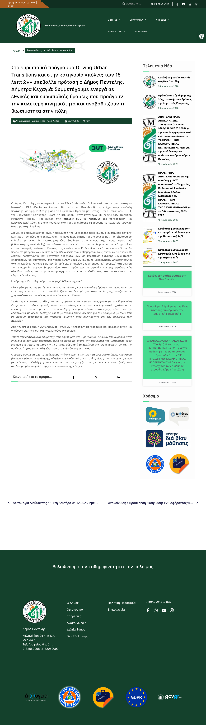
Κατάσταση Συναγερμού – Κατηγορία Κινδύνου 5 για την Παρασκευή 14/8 (174, 232)
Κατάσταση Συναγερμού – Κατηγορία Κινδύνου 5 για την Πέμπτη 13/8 (174, 253)
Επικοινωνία (116, 609)
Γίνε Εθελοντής (77, 636)
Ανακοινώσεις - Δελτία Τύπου (31, 121)
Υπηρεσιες (161, 19)
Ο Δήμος (73, 602)
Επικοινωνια (141, 31)
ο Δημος (112, 19)
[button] (202, 36)
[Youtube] (183, 4)
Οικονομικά (75, 609)
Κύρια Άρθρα (53, 121)
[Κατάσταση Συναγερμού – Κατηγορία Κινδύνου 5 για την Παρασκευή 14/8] (149, 235)
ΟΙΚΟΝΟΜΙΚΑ (136, 19)
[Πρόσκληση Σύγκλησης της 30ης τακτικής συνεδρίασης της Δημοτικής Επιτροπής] (149, 102)
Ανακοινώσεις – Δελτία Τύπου (78, 626)
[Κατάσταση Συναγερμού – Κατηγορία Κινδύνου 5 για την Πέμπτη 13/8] (149, 256)
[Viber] (196, 4)
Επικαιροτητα (115, 31)
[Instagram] (190, 4)
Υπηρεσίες (74, 616)
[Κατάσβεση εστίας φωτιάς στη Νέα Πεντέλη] (149, 82)
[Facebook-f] (177, 4)
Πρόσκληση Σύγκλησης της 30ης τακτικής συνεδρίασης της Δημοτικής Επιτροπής (175, 99)
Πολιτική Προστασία (122, 602)
